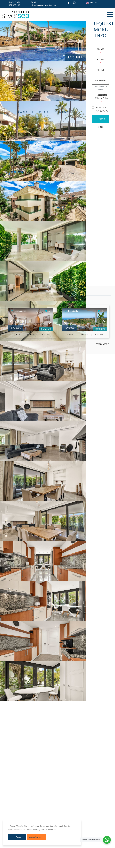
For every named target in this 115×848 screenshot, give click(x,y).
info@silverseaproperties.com (43, 5)
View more (102, 344)
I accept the (101, 98)
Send (102, 119)
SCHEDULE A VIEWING (102, 109)
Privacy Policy (101, 98)
